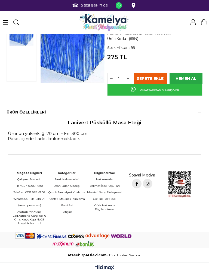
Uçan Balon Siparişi (67, 186)
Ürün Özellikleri (26, 112)
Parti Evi (67, 205)
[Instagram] (147, 183)
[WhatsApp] (118, 5)
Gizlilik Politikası (104, 199)
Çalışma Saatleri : (29, 179)
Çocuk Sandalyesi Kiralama (66, 192)
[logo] (104, 22)
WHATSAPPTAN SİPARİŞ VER (159, 90)
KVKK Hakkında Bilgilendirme (104, 207)
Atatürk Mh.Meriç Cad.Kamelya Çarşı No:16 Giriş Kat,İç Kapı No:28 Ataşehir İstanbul (29, 217)
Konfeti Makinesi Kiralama (67, 199)
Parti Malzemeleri (66, 179)
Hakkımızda (104, 179)
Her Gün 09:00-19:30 (29, 186)
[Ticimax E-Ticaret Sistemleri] (104, 268)
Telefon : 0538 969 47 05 (29, 192)
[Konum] (133, 5)
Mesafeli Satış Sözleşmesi (104, 192)
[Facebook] (137, 183)
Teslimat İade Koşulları (104, 186)
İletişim (67, 212)
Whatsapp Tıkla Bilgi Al (29, 199)
